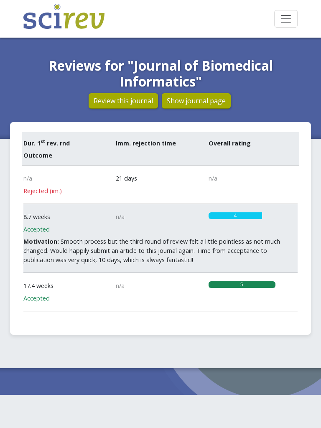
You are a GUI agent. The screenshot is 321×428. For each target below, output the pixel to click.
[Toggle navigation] (286, 19)
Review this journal (123, 100)
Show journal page (196, 100)
